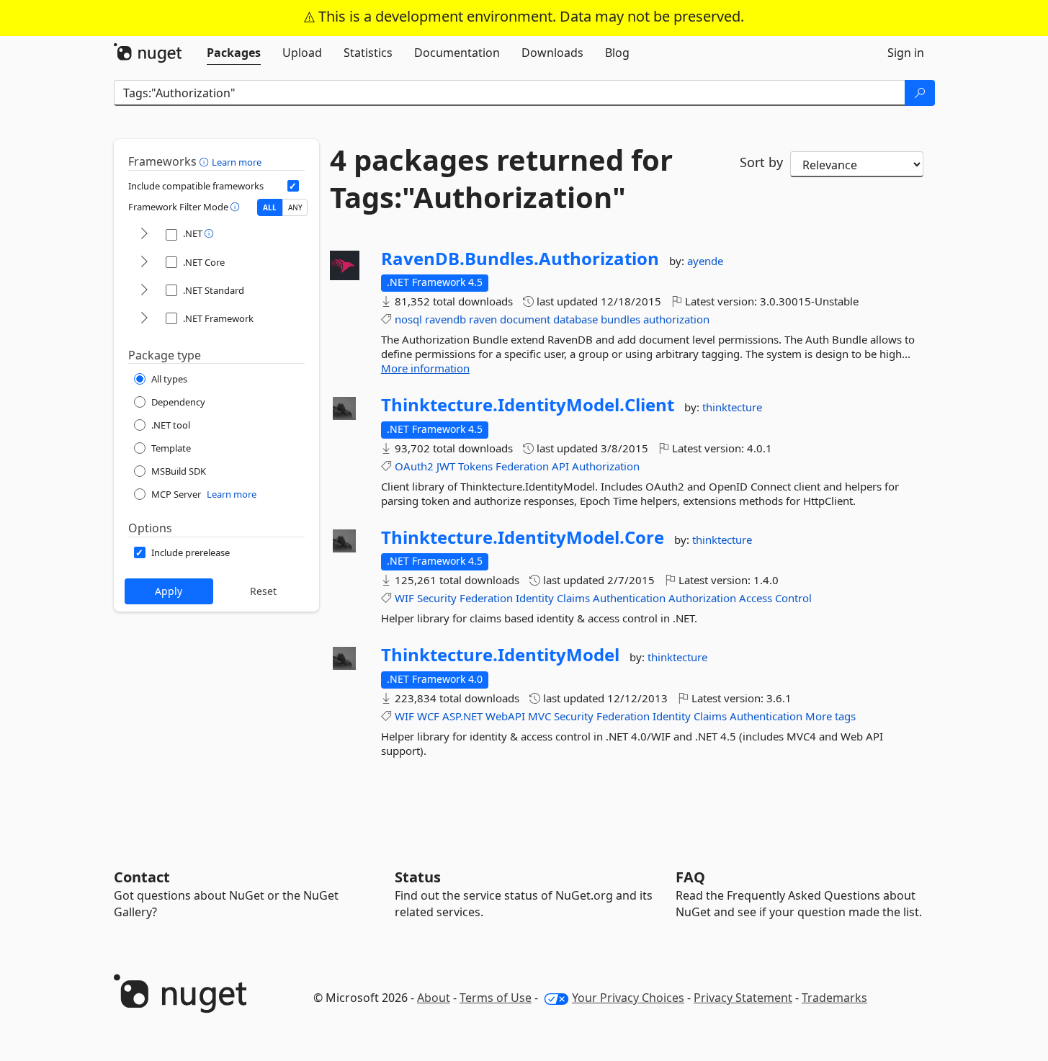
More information (425, 368)
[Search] (920, 93)
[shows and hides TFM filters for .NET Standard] (144, 291)
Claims (573, 598)
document (525, 319)
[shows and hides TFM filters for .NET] (144, 234)
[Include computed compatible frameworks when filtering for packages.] (293, 185)
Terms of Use (496, 998)
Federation (522, 466)
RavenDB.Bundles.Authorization (520, 259)
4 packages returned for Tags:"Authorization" (501, 178)
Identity (535, 598)
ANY (295, 207)
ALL (270, 207)
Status (418, 877)
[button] (206, 161)
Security (437, 598)
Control (793, 598)
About (433, 998)
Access (755, 598)
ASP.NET (462, 716)
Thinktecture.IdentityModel (500, 655)
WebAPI (505, 716)
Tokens (475, 466)
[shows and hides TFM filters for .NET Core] (144, 263)
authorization (676, 319)
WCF (428, 716)
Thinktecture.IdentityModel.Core (522, 537)
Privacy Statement (743, 998)
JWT (445, 466)
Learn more (236, 162)
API (560, 466)
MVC (539, 716)
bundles (620, 319)
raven (483, 319)
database (575, 319)
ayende (705, 261)
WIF (404, 598)
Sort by (761, 162)
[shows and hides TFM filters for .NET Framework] (144, 319)
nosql (408, 319)
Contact (142, 877)
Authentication (629, 598)
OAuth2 (414, 466)
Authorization (606, 466)
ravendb (445, 319)
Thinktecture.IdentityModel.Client (527, 405)
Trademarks (834, 998)
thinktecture (732, 407)
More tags (830, 716)
